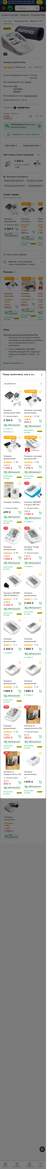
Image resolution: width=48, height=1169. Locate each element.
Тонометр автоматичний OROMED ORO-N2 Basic (32, 682)
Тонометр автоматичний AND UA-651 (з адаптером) (11, 412)
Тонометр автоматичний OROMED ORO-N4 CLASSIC (32, 773)
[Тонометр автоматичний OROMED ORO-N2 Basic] (33, 669)
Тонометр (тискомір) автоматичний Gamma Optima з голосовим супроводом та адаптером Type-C (33, 412)
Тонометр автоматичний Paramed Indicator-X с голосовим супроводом (12, 727)
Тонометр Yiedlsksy (11, 502)
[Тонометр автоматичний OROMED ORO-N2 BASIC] (33, 627)
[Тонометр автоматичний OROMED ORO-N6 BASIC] (33, 581)
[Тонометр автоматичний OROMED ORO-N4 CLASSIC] (33, 760)
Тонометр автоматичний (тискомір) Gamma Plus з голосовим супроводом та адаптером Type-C (11, 457)
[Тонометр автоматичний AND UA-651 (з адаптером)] (12, 399)
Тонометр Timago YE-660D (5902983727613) (31, 548)
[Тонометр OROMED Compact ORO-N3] (33, 491)
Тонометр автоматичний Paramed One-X (10, 548)
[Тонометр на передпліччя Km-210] (33, 714)
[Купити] (20, 420)
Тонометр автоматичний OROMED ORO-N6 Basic (11, 640)
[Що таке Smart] (39, 431)
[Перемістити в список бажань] (20, 392)
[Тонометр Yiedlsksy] (12, 491)
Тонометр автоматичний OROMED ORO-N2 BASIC (32, 640)
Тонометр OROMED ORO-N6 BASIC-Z (11, 594)
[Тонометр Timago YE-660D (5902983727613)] (33, 536)
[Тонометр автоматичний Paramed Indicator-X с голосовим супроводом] (12, 714)
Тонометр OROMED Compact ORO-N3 (32, 503)
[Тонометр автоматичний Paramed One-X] (12, 536)
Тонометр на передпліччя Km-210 (33, 727)
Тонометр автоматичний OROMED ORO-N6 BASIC (32, 594)
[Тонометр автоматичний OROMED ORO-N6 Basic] (12, 627)
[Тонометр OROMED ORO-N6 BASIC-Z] (12, 581)
